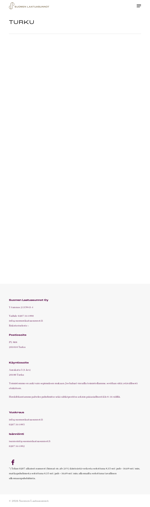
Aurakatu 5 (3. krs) (20, 370)
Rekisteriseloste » (19, 325)
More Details (41, 75)
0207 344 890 (26, 316)
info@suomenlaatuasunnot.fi (26, 321)
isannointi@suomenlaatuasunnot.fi (29, 441)
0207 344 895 (17, 424)
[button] (139, 6)
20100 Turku (16, 375)
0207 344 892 (17, 446)
